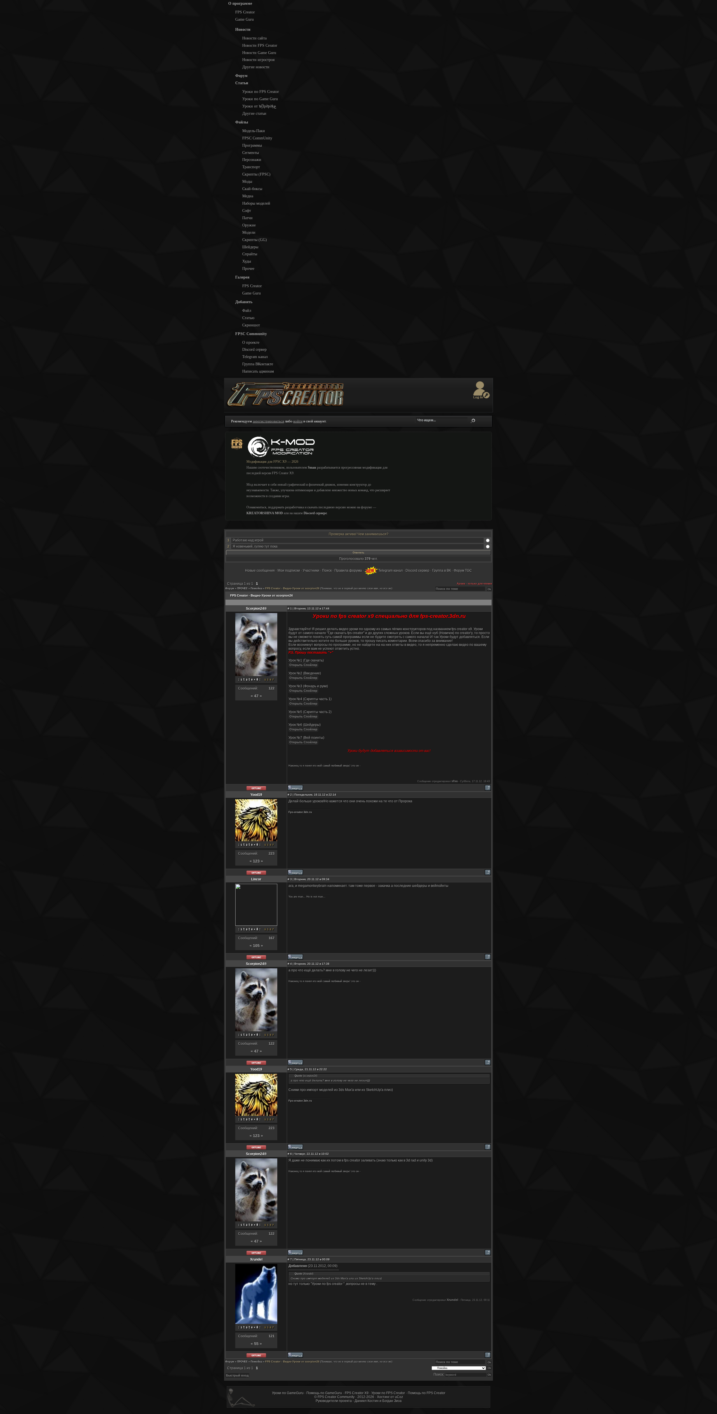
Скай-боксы (252, 188)
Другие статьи (254, 113)
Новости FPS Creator (259, 45)
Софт (246, 210)
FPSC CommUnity (257, 138)
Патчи (247, 218)
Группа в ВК (441, 570)
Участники (311, 570)
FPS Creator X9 (357, 1393)
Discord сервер (254, 349)
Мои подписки (289, 570)
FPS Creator (245, 12)
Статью (248, 317)
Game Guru (244, 19)
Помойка (256, 588)
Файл (246, 310)
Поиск (473, 421)
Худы (246, 261)
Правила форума (348, 570)
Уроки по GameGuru (288, 1393)
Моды (247, 181)
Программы (252, 145)
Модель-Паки (253, 130)
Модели (248, 232)
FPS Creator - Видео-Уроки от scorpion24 (292, 588)
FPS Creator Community (336, 1397)
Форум (229, 588)
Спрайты (249, 254)
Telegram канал (255, 356)
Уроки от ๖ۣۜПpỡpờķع (259, 106)
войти (297, 421)
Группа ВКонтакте (257, 364)
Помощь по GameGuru (324, 1393)
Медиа (247, 196)
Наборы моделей (256, 203)
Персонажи (251, 159)
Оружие (249, 225)
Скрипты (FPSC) (256, 174)
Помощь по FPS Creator (426, 1393)
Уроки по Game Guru (260, 99)
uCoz (399, 1397)
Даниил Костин (367, 1401)
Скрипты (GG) (254, 239)
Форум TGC (463, 570)
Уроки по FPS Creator (260, 91)
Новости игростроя (258, 59)
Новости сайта (254, 38)
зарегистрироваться (268, 421)
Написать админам (258, 371)
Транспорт (251, 167)
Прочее (248, 268)
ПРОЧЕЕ (242, 588)
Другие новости (255, 67)
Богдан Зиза (392, 1401)
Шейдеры (250, 247)
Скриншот (251, 325)
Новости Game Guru (259, 52)
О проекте (250, 342)
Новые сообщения (260, 570)
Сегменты (250, 152)
